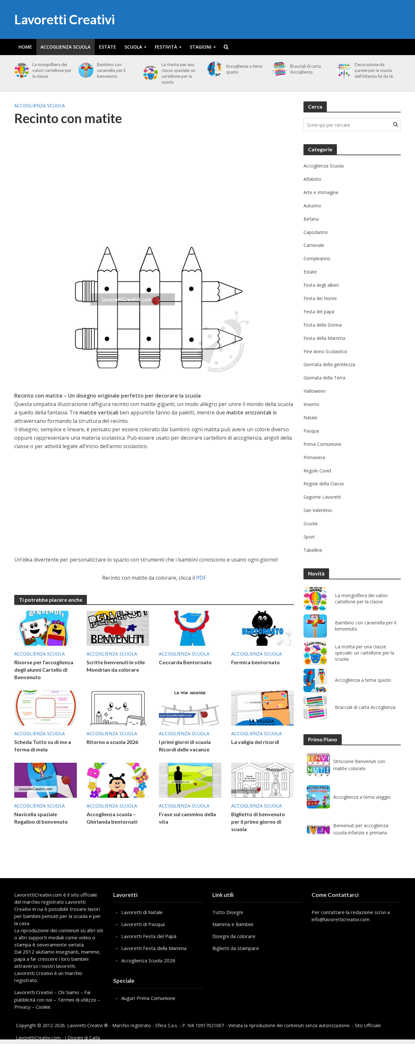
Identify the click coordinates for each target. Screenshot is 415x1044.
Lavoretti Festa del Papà (148, 936)
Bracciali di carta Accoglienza (305, 69)
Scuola (133, 47)
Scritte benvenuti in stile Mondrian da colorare (116, 666)
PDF (201, 577)
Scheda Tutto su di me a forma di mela (42, 745)
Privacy (22, 1006)
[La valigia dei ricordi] (262, 707)
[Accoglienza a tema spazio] (214, 69)
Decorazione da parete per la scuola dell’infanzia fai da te (374, 70)
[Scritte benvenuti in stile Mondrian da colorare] (118, 627)
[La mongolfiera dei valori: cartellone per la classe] (20, 70)
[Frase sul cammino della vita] (190, 779)
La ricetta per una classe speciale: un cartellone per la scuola (178, 73)
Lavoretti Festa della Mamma (153, 948)
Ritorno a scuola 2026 (112, 742)
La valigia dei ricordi (255, 742)
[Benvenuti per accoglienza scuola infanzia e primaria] (318, 829)
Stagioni (200, 47)
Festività (166, 47)
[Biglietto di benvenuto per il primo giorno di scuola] (262, 779)
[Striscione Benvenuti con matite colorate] (318, 764)
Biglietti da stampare (235, 948)
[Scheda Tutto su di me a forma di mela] (45, 707)
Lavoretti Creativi (64, 19)
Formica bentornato (255, 662)
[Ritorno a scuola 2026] (118, 707)
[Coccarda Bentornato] (190, 627)
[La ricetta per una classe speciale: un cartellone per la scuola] (149, 73)
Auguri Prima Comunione (148, 998)
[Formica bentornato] (262, 627)
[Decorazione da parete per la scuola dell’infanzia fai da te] (343, 70)
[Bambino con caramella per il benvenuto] (84, 70)
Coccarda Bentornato (185, 662)
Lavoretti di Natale (142, 912)
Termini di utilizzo (76, 999)
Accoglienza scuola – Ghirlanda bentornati (112, 818)
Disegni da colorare (233, 936)
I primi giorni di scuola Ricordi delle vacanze (185, 745)
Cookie (43, 1006)
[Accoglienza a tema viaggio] (318, 796)
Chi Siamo (68, 992)
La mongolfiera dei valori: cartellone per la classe (51, 70)
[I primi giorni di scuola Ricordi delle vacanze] (190, 707)
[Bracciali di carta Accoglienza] (278, 69)
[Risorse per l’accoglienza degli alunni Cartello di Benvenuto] (45, 627)
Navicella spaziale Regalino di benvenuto (41, 818)
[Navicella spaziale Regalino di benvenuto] (45, 779)
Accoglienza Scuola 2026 (148, 960)
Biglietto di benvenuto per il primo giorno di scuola (258, 821)
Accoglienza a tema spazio (244, 69)
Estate (107, 47)
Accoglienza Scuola (65, 47)
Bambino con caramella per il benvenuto (111, 70)
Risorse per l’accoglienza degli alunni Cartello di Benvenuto (43, 669)
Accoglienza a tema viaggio (362, 797)
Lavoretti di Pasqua (143, 924)
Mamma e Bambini (232, 924)
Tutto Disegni (227, 912)
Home (25, 47)
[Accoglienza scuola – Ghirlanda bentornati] (118, 779)
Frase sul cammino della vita (187, 818)
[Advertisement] (154, 184)
